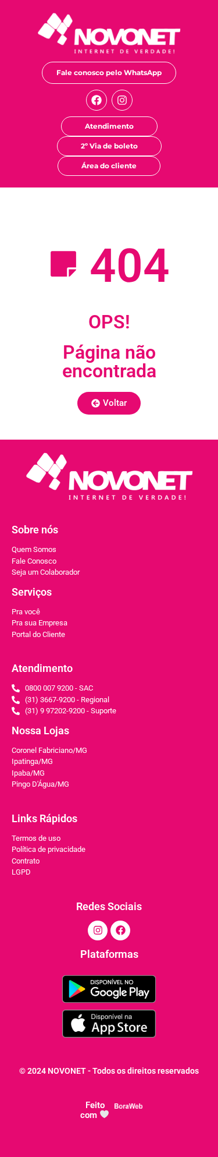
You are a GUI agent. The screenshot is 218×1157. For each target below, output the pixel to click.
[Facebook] (96, 100)
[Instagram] (122, 100)
